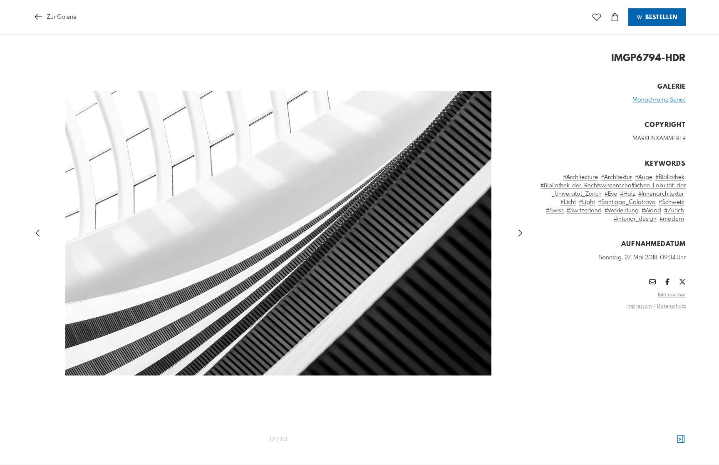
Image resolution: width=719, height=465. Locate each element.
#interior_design (635, 219)
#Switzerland (584, 211)
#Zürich (674, 211)
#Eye (611, 194)
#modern (671, 219)
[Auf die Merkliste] (597, 17)
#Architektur (616, 177)
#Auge (643, 177)
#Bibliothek (669, 177)
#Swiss (555, 211)
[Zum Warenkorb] (615, 17)
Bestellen (660, 17)
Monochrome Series (659, 100)
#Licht (568, 202)
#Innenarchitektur (661, 194)
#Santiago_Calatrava (627, 202)
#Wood (651, 211)
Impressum (639, 306)
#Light (587, 202)
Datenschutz (671, 306)
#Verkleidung (622, 211)
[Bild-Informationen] (681, 439)
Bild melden (672, 295)
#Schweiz (671, 202)
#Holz (627, 194)
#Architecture (580, 177)
